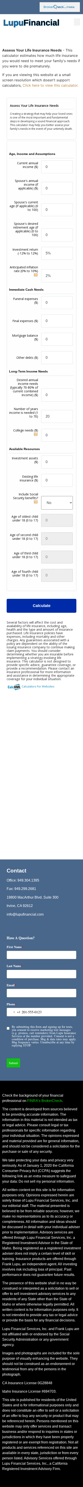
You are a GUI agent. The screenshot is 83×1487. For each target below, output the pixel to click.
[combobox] (13, 1012)
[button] (77, 22)
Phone (12, 1004)
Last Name (15, 966)
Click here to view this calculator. (50, 85)
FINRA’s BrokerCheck (44, 1101)
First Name (15, 947)
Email (11, 985)
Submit (13, 1063)
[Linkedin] (29, 7)
